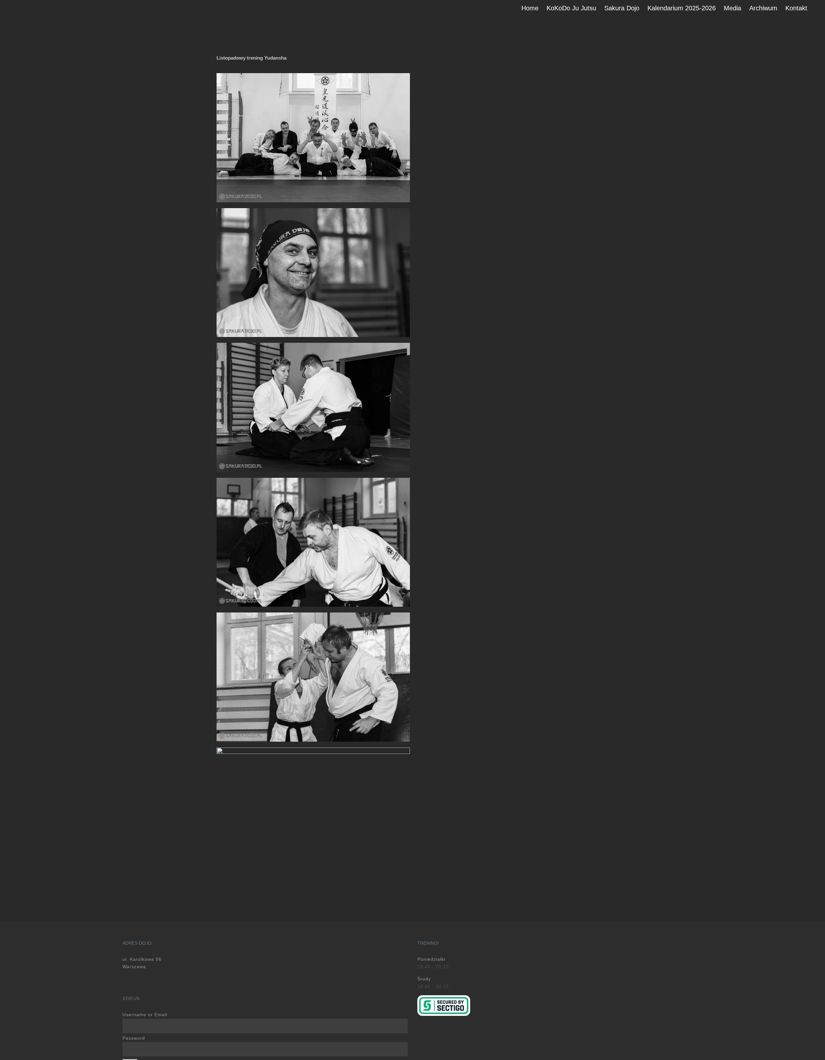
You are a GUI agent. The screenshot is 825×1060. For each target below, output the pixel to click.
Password (133, 1038)
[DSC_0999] (313, 345)
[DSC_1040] (313, 75)
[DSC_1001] (313, 210)
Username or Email (144, 1014)
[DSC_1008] (313, 480)
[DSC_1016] (313, 614)
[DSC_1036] (313, 749)
